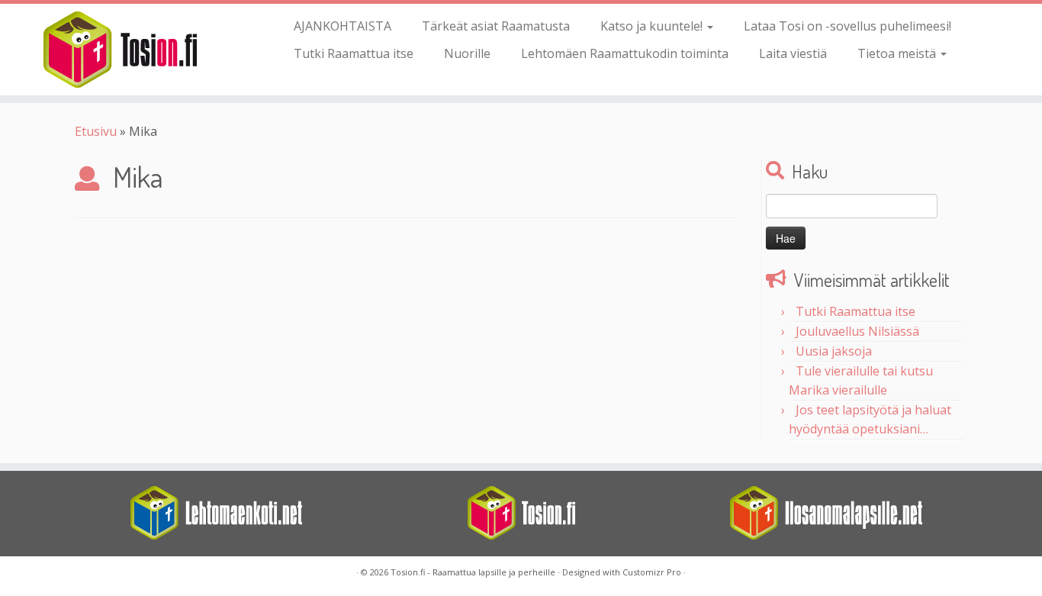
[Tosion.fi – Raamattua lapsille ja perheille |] (120, 49)
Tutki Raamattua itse (353, 53)
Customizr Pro (651, 572)
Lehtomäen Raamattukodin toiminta (624, 53)
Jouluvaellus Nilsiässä (857, 331)
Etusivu (96, 131)
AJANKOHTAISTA (342, 26)
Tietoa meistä (898, 53)
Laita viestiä (793, 53)
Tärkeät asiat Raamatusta (496, 26)
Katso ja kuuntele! (653, 26)
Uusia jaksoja (834, 351)
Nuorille (467, 53)
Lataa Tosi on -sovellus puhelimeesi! (847, 26)
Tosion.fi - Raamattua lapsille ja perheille (473, 572)
